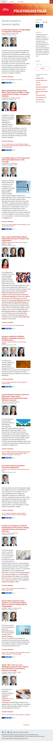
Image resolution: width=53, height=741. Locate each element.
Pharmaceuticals (13, 145)
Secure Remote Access (32, 734)
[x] (5, 732)
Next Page (25, 724)
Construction (12, 652)
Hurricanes (4, 514)
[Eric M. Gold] (6, 410)
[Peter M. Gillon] (6, 252)
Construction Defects (21, 652)
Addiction (9, 451)
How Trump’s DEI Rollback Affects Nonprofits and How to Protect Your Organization (15, 239)
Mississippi (22, 317)
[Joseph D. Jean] (6, 479)
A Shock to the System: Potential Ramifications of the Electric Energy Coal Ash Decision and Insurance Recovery (15, 528)
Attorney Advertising (20, 734)
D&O (10, 325)
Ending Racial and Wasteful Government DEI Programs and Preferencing (14, 292)
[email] (11, 732)
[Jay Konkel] (6, 106)
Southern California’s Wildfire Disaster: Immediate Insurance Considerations (13, 338)
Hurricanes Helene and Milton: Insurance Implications (13, 466)
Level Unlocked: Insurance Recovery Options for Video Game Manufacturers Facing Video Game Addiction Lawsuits (15, 397)
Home (3, 1)
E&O (13, 325)
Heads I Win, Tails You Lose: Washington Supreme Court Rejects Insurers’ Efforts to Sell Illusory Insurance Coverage (15, 667)
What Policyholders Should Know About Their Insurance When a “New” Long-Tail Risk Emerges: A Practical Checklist (16, 93)
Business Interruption (12, 382)
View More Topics (40, 102)
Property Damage (6, 383)
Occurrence (19, 79)
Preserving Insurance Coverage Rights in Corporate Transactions (16, 30)
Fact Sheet (5, 306)
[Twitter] (37, 25)
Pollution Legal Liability (7, 590)
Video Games (17, 454)
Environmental (12, 588)
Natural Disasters (11, 514)
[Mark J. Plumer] (6, 541)
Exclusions (19, 451)
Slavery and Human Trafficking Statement (13, 736)
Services (11, 1)
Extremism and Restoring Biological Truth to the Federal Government (16, 296)
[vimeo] (3, 732)
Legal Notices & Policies (8, 734)
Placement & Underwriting (24, 145)
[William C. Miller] (6, 616)
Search (43, 68)
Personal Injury (5, 145)
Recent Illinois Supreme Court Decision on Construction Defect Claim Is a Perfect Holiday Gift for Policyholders (14, 603)
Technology (9, 454)
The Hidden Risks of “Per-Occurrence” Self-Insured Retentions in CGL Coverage (16, 160)
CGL (14, 144)
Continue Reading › (8, 76)
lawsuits (7, 424)
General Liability (10, 79)
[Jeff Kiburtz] (6, 172)
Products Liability (8, 147)
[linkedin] (8, 732)
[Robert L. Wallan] (6, 351)
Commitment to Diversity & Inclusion (35, 736)
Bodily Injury (10, 144)
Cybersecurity (40, 89)
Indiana (16, 317)
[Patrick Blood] (6, 42)
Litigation (26, 144)
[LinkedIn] (41, 25)
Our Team (20, 1)
